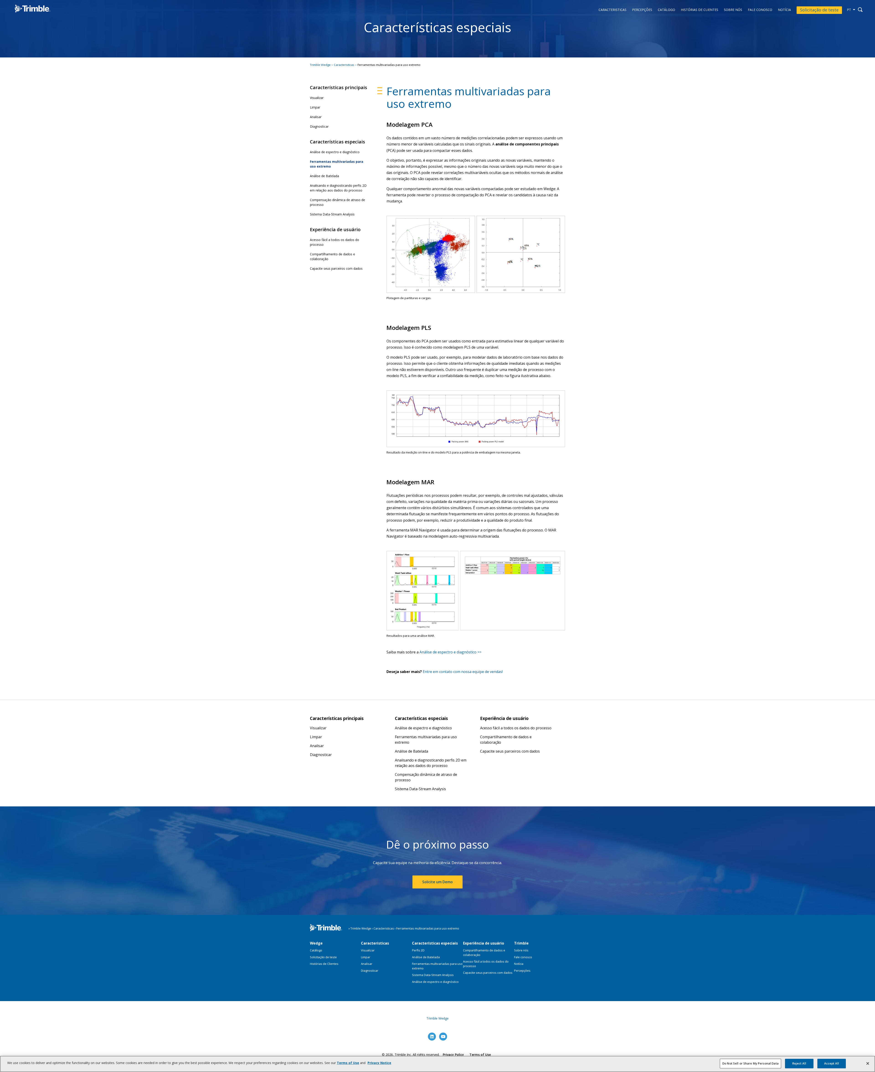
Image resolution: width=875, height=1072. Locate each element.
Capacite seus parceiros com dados (336, 268)
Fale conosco (760, 10)
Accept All (831, 1063)
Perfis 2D (418, 950)
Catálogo (666, 10)
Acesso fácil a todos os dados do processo (334, 242)
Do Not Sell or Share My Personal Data (750, 1063)
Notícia (784, 10)
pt (849, 10)
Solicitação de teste (819, 10)
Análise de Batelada (324, 176)
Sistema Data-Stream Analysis (332, 214)
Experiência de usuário (483, 943)
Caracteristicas (612, 10)
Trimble (521, 943)
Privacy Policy (453, 1054)
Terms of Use (480, 1054)
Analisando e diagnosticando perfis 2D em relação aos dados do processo (338, 187)
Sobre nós (733, 10)
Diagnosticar (319, 126)
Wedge (316, 943)
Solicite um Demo (437, 881)
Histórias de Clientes (699, 10)
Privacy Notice (379, 1063)
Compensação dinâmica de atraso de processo (337, 202)
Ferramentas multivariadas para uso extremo (336, 163)
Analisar (316, 117)
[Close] (868, 1063)
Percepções (642, 10)
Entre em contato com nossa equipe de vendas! (463, 671)
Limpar (315, 107)
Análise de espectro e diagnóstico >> (450, 652)
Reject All (799, 1063)
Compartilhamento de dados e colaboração (332, 256)
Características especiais (435, 943)
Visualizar (317, 98)
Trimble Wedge (323, 931)
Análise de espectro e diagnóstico (335, 152)
